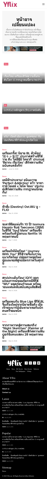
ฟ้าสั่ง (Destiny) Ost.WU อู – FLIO (21, 208)
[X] (34, 363)
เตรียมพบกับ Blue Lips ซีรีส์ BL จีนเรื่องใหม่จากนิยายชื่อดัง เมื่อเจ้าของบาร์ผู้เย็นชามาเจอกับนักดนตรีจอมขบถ (23, 306)
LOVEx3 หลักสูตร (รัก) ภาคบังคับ (13, 414)
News (6, 64)
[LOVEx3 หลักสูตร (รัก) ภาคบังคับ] (23, 100)
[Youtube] (38, 363)
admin (4, 169)
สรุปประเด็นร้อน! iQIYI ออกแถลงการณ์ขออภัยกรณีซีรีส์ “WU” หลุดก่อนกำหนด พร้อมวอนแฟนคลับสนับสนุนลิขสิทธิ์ (21, 282)
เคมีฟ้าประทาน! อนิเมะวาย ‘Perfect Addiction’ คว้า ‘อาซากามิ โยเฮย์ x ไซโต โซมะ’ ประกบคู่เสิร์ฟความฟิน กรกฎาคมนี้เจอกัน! (23, 185)
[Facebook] (26, 363)
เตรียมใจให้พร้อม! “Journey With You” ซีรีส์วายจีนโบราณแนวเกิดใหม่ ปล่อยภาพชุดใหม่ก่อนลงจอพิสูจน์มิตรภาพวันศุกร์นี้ (23, 256)
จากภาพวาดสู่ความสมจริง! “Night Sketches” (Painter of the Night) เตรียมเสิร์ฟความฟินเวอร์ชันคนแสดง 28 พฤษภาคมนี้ (23, 331)
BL (5, 105)
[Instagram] (30, 363)
